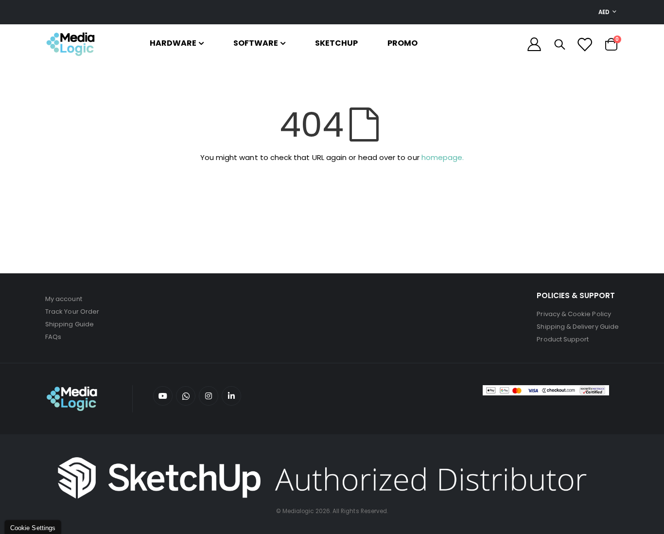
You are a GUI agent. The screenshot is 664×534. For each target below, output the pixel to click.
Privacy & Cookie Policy (574, 314)
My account (63, 298)
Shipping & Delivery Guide (578, 326)
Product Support (563, 339)
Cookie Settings (32, 528)
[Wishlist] (584, 44)
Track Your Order (72, 311)
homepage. (442, 157)
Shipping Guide (69, 324)
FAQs (53, 336)
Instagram (208, 396)
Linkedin (231, 396)
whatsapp (185, 396)
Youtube (163, 396)
